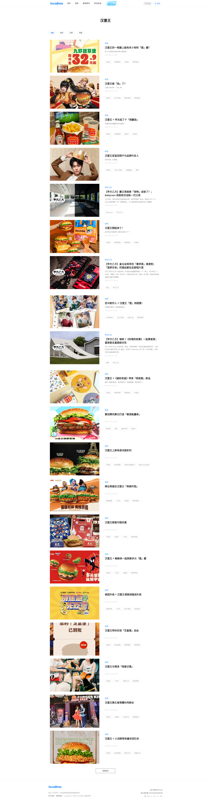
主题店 (126, 501)
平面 (115, 429)
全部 (52, 33)
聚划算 (108, 429)
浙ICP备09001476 (156, 790)
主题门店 (130, 317)
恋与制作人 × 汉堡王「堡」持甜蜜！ (124, 303)
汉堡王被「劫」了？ (116, 83)
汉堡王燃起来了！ (114, 228)
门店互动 (126, 717)
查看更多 (105, 771)
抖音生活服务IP (129, 465)
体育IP (126, 134)
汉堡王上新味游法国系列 (118, 450)
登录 (158, 3)
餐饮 (137, 170)
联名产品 (127, 753)
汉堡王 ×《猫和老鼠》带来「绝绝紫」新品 (127, 378)
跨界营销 (136, 62)
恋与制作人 (110, 317)
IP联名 (126, 62)
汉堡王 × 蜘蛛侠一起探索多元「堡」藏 (125, 558)
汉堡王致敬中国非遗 (116, 522)
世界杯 (135, 134)
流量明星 (129, 170)
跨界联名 (117, 62)
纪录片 (116, 537)
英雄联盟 (109, 501)
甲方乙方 (108, 187)
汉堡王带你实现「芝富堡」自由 (122, 630)
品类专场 (124, 429)
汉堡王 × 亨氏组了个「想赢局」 (122, 119)
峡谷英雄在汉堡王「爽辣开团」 (122, 486)
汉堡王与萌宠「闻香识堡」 (119, 666)
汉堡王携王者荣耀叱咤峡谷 (119, 702)
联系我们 (59, 796)
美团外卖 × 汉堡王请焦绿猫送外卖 (123, 594)
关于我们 (51, 796)
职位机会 (97, 3)
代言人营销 (118, 170)
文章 (71, 33)
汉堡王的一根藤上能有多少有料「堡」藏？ (128, 47)
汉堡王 (108, 62)
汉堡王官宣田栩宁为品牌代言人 (122, 155)
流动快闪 (137, 609)
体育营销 (117, 134)
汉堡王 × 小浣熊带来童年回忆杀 (122, 738)
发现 (76, 3)
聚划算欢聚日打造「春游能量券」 (123, 414)
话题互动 (137, 753)
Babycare (109, 212)
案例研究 (86, 3)
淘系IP (133, 429)
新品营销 (117, 465)
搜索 (148, 3)
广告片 (118, 501)
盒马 (107, 287)
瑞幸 (107, 363)
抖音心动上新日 (144, 465)
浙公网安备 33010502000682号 (152, 793)
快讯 (69, 3)
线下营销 (117, 98)
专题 (80, 33)
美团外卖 (109, 609)
